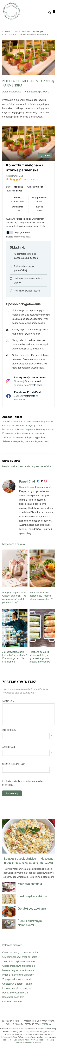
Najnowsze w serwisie (14, 544)
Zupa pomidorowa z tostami (16, 979)
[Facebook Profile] (38, 482)
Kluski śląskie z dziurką (33, 896)
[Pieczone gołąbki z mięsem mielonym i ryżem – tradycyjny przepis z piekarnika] (42, 610)
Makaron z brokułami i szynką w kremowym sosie (27, 429)
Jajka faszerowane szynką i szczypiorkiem (24, 437)
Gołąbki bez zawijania (32, 908)
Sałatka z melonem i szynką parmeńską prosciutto (28, 421)
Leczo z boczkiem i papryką (16, 988)
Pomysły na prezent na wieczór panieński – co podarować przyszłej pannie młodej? (14, 597)
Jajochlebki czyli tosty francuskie (19, 961)
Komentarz (8, 700)
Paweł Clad (15, 91)
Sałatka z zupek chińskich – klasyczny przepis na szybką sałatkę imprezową (28, 860)
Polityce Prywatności (24, 1042)
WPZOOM (47, 1024)
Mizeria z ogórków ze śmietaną (18, 970)
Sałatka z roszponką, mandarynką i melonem (25, 441)
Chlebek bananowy (12, 1001)
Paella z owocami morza (15, 992)
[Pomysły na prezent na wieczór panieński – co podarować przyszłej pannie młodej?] (14, 551)
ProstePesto (28, 396)
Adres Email (8, 747)
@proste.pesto (32, 381)
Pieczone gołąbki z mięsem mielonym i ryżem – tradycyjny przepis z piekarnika (40, 656)
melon (14, 466)
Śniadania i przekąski (32, 31)
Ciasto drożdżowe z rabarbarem (18, 965)
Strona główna (11, 31)
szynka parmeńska (41, 466)
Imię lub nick (9, 730)
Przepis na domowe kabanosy (18, 974)
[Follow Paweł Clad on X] (42, 482)
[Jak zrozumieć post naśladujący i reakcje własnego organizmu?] (42, 551)
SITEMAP (37, 1042)
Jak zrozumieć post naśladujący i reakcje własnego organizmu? (41, 596)
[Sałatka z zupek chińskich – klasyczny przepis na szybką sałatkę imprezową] (28, 820)
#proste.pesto (35, 385)
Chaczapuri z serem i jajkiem (17, 983)
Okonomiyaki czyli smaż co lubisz (19, 957)
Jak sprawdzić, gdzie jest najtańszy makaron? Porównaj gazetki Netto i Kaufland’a (14, 656)
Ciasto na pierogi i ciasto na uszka (20, 952)
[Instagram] (45, 482)
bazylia (5, 466)
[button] (54, 11)
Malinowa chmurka (30, 883)
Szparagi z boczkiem (13, 997)
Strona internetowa (13, 764)
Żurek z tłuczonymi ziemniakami (30, 923)
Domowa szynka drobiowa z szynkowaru (23, 433)
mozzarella (25, 466)
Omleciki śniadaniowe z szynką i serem (22, 425)
